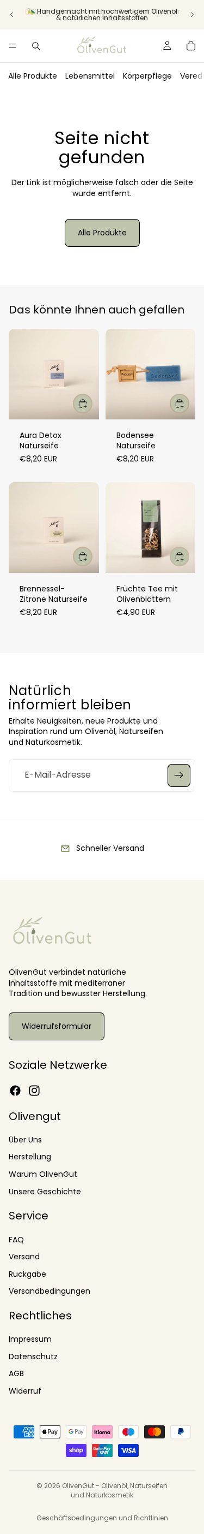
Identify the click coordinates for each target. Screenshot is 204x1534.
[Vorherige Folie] (12, 15)
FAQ (16, 1239)
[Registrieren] (179, 775)
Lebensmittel (90, 75)
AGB (16, 1373)
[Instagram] (34, 1090)
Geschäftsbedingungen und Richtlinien (102, 1518)
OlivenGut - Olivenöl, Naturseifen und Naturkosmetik (115, 1490)
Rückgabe (27, 1273)
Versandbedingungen (49, 1291)
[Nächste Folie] (192, 15)
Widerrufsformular (56, 1026)
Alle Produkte (32, 75)
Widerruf (25, 1390)
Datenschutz (33, 1356)
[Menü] (12, 45)
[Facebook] (15, 1090)
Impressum (30, 1339)
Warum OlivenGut (43, 1174)
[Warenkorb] (191, 46)
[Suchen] (36, 46)
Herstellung (30, 1156)
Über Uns (25, 1139)
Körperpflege (147, 75)
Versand (24, 1256)
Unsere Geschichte (45, 1191)
